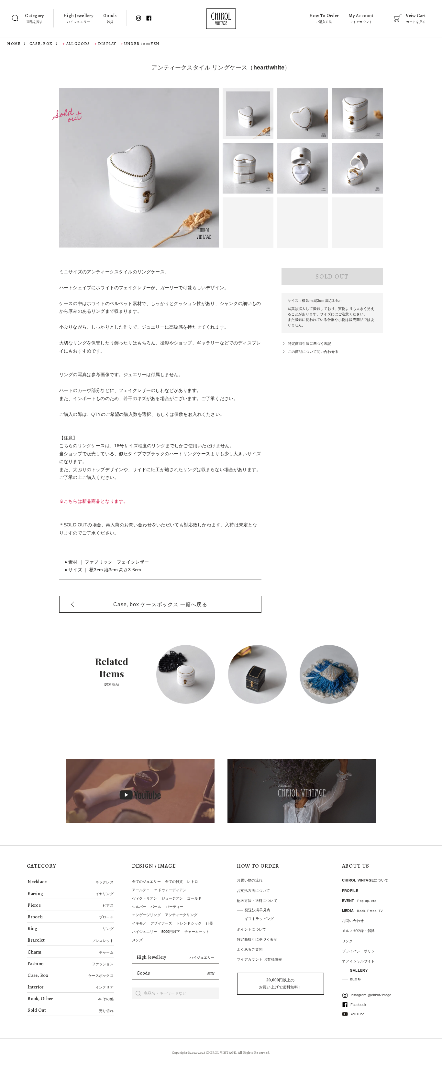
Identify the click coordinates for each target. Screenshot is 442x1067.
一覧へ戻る (160, 604)
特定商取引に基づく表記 (257, 939)
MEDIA (362, 911)
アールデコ (141, 890)
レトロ (192, 881)
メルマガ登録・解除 (358, 931)
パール (155, 907)
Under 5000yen (142, 43)
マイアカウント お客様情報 (259, 959)
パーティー (175, 907)
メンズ (137, 940)
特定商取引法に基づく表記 (309, 343)
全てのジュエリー (146, 881)
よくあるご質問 (249, 949)
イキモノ (139, 923)
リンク (347, 941)
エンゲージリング (146, 915)
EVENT (359, 901)
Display (107, 43)
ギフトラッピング (259, 919)
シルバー (139, 907)
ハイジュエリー (144, 932)
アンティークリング (181, 915)
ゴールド (194, 898)
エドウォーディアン (170, 890)
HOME (13, 43)
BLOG (355, 979)
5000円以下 (170, 932)
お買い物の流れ (249, 880)
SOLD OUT (331, 276)
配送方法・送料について (257, 901)
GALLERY (359, 970)
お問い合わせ (353, 921)
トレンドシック (189, 923)
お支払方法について (253, 891)
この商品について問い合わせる (313, 352)
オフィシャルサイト (358, 961)
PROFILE (350, 891)
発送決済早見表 (257, 910)
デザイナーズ (161, 923)
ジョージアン (172, 898)
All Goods (78, 43)
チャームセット (197, 932)
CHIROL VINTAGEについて (365, 880)
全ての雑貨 (174, 881)
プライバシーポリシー (360, 951)
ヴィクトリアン (144, 898)
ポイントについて (251, 929)
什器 (209, 923)
